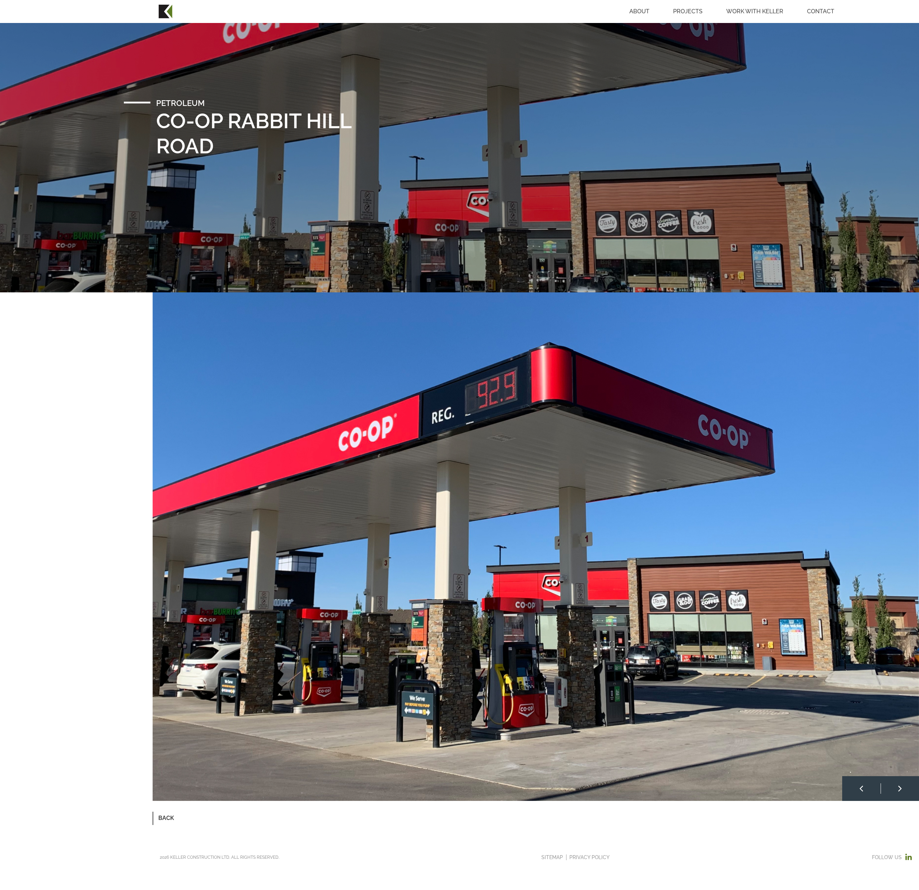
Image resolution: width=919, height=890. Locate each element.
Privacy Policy (589, 857)
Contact (820, 11)
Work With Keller (754, 11)
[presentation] (861, 788)
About (639, 11)
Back (166, 818)
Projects (688, 11)
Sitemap (552, 857)
